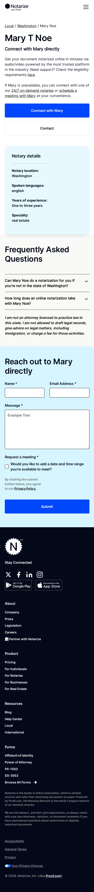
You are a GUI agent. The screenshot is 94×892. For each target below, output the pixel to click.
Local (9, 26)
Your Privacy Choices (27, 866)
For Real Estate (16, 689)
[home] (20, 6)
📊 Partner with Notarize (23, 639)
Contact (47, 128)
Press (9, 619)
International (14, 732)
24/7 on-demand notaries (32, 90)
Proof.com (53, 876)
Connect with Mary (47, 110)
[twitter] (8, 574)
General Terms (16, 849)
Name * (11, 383)
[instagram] (39, 574)
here (31, 75)
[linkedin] (29, 574)
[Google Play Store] (18, 585)
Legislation (13, 625)
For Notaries (14, 675)
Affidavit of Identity (19, 755)
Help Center (13, 719)
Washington (27, 26)
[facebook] (18, 574)
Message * (14, 405)
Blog (8, 712)
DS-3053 (11, 775)
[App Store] (48, 585)
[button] (85, 7)
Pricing (10, 662)
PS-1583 (11, 769)
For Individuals (16, 669)
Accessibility (14, 841)
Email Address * (63, 383)
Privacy (10, 857)
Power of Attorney (18, 762)
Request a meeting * (22, 457)
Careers (11, 632)
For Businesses (16, 682)
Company (12, 612)
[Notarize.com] (14, 546)
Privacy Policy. (25, 488)
